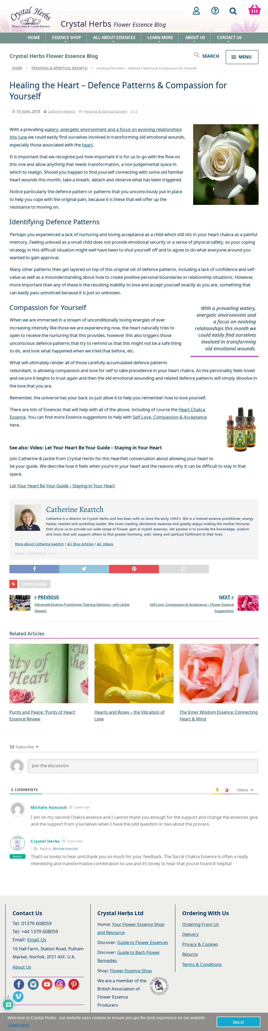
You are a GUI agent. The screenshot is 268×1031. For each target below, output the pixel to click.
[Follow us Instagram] (32, 984)
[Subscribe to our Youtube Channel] (46, 984)
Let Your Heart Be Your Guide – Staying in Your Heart (62, 486)
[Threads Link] (60, 984)
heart (87, 145)
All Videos (105, 544)
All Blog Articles (80, 544)
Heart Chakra (35, 584)
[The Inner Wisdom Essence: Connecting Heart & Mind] (219, 674)
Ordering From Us (200, 924)
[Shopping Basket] (254, 11)
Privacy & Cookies (200, 944)
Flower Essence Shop (131, 971)
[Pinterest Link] (74, 984)
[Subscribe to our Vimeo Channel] (18, 996)
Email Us (36, 939)
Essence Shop (66, 39)
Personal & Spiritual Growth (105, 111)
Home (34, 37)
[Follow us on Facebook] (18, 984)
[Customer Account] (196, 11)
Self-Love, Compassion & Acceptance (170, 417)
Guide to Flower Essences (142, 942)
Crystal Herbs (45, 841)
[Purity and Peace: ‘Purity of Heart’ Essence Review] (48, 674)
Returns (190, 954)
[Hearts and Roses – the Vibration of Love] (134, 674)
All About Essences (114, 39)
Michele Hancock (65, 848)
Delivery (190, 934)
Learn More (160, 39)
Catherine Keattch (62, 111)
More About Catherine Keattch (39, 544)
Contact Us (229, 39)
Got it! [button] (238, 1022)
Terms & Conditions (202, 964)
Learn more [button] (19, 1025)
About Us (195, 39)
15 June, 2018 (28, 111)
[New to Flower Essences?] (215, 11)
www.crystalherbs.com (35, 553)
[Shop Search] (233, 11)
